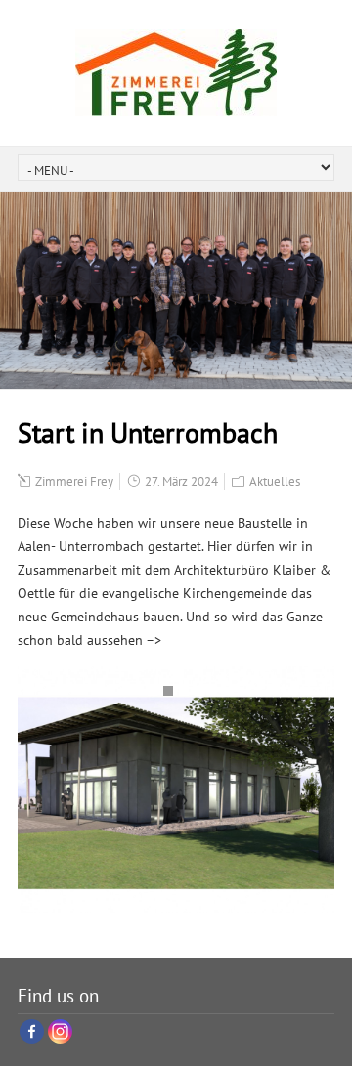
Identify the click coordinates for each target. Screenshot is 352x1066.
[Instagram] (60, 1031)
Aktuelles (274, 481)
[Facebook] (32, 1031)
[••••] (176, 789)
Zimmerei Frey (74, 481)
